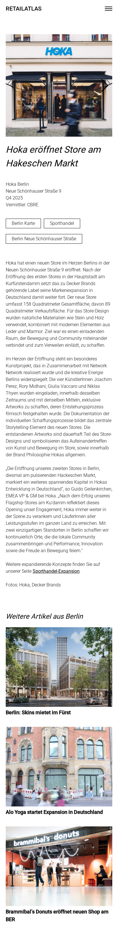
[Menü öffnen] (108, 9)
